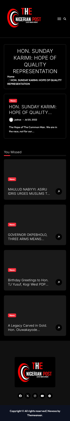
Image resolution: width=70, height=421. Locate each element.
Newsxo (52, 411)
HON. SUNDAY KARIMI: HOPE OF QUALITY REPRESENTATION (33, 112)
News (13, 100)
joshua (17, 119)
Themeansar (34, 415)
